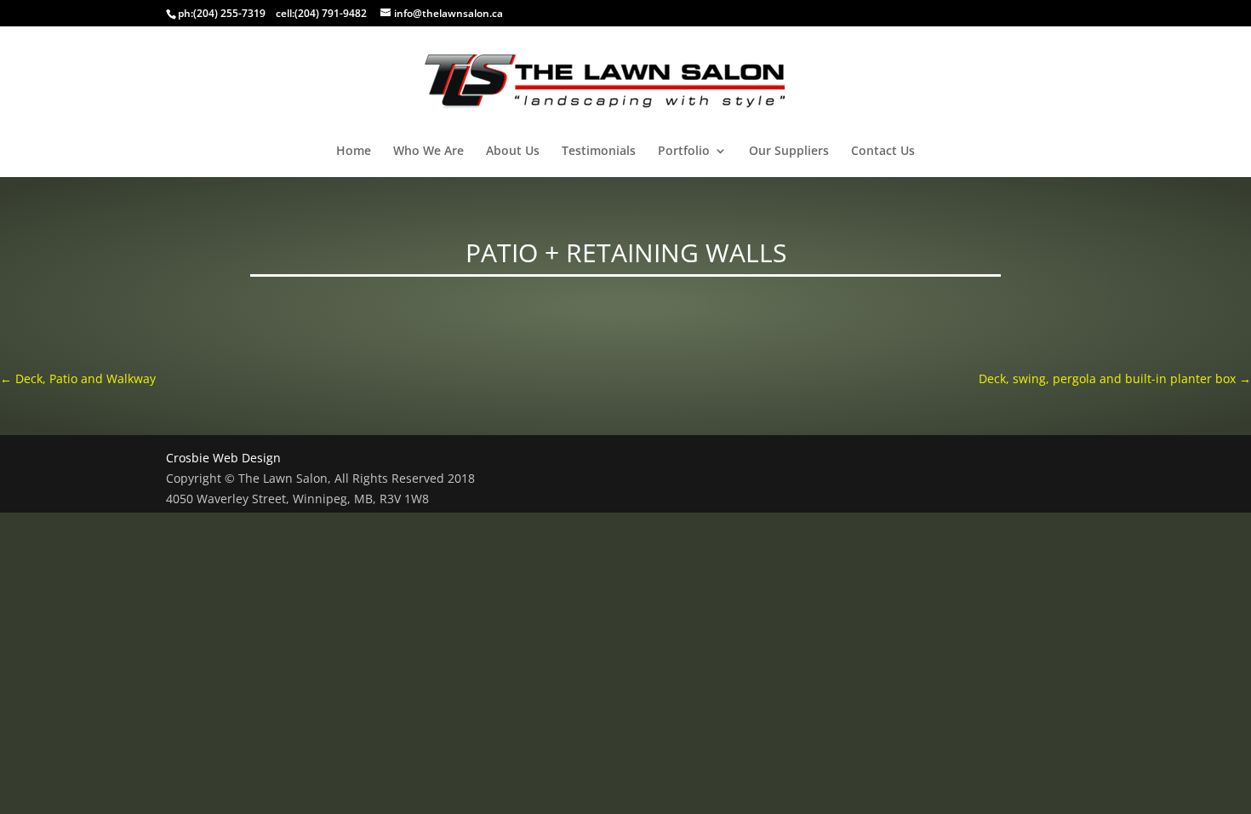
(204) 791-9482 (330, 13)
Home (353, 151)
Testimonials (599, 151)
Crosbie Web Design (223, 458)
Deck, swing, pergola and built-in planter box (1115, 378)
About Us (513, 151)
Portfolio (684, 151)
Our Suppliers (789, 151)
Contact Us (883, 151)
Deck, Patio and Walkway (78, 378)
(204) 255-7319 (229, 13)
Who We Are (428, 151)
